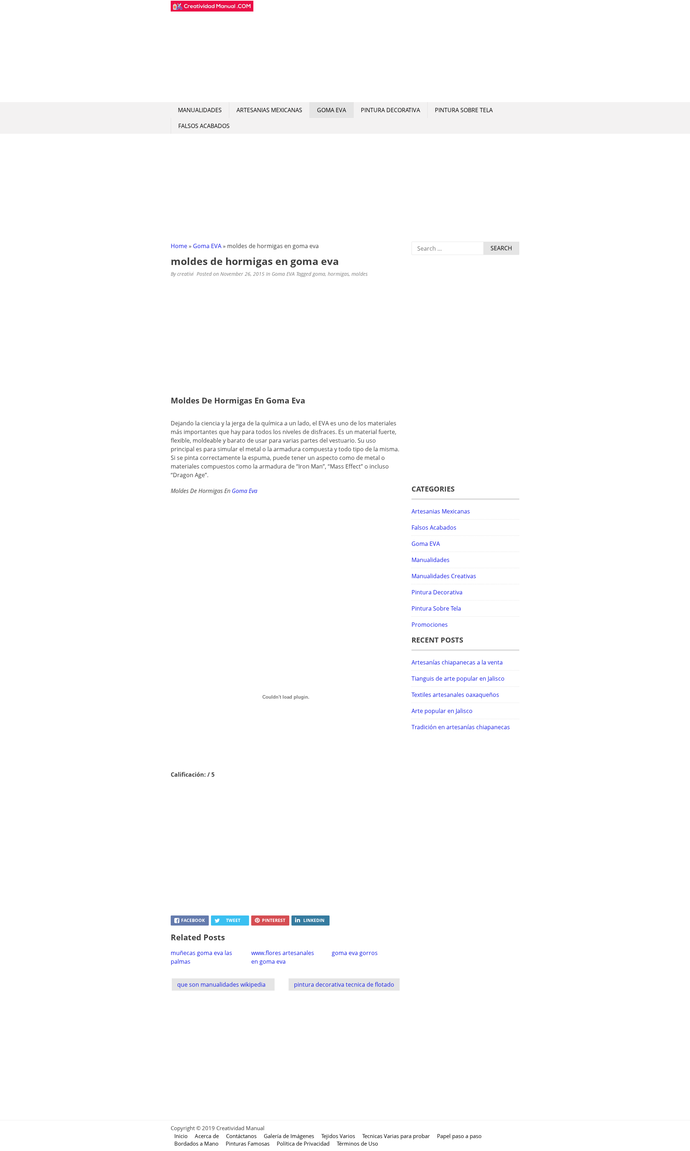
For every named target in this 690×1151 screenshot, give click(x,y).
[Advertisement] (386, 51)
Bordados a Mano (196, 1143)
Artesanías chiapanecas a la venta (457, 662)
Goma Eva (244, 491)
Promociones (429, 625)
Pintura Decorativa (390, 110)
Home (179, 246)
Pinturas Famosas (248, 1143)
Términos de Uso (357, 1143)
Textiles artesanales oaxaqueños (455, 695)
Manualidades (200, 110)
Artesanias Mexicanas (269, 110)
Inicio (181, 1135)
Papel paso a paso (459, 1135)
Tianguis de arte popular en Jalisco (458, 678)
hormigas (338, 273)
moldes (359, 273)
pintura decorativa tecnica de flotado (344, 984)
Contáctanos (241, 1135)
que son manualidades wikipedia (221, 984)
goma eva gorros (355, 953)
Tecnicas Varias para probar (396, 1135)
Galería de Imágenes (289, 1135)
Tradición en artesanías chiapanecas (460, 727)
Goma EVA (331, 110)
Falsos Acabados (204, 126)
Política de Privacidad (303, 1143)
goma (319, 273)
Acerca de (207, 1135)
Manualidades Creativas (443, 576)
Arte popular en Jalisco (442, 711)
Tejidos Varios (338, 1135)
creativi (185, 273)
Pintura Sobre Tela (464, 110)
